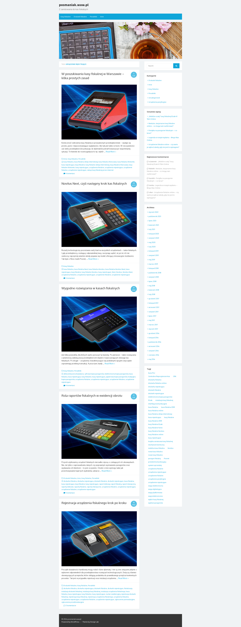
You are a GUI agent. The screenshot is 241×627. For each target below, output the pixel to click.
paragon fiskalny (154, 458)
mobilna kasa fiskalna (156, 448)
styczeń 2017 (153, 329)
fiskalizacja (128, 588)
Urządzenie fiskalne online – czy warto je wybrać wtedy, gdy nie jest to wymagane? (163, 195)
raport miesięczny (128, 484)
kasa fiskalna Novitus (97, 269)
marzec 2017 (153, 325)
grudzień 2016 (154, 333)
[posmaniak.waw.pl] (120, 40)
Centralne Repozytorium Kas (159, 376)
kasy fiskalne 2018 (155, 421)
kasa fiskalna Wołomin (126, 162)
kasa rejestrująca (68, 165)
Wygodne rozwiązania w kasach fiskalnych (91, 288)
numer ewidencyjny (113, 594)
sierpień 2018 (154, 277)
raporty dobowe (68, 487)
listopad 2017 (153, 303)
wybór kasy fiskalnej (155, 499)
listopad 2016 (154, 338)
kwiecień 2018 (154, 290)
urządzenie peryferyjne (157, 479)
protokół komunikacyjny (157, 462)
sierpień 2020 (154, 238)
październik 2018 (155, 273)
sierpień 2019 (154, 255)
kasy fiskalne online (155, 434)
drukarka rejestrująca (85, 481)
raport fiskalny (116, 484)
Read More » (111, 152)
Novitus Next (127, 272)
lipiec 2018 (152, 281)
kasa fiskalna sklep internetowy (86, 162)
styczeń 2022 (153, 212)
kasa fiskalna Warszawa (108, 162)
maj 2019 (152, 260)
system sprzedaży (155, 465)
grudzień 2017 (154, 299)
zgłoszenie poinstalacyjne (125, 599)
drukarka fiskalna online (157, 383)
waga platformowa (155, 493)
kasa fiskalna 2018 (168, 407)
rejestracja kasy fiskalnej (78, 597)
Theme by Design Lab (90, 622)
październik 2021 (155, 216)
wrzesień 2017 (154, 307)
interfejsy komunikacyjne (157, 404)
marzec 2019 (153, 264)
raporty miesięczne (94, 487)
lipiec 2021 (152, 221)
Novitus (119, 272)
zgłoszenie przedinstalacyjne (73, 602)
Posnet (166, 458)
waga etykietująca (155, 489)
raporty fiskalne (80, 487)
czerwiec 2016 (154, 355)
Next (113, 272)
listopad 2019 (153, 251)
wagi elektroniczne (155, 496)
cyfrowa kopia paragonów (94, 374)
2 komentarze (70, 605)
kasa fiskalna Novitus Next (115, 269)
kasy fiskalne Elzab (155, 424)
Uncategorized (154, 98)
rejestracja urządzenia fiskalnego (100, 597)
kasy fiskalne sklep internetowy (97, 165)
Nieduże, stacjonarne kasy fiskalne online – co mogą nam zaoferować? (161, 171)
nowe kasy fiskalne (155, 455)
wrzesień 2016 (154, 346)
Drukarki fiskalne (80, 17)
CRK (174, 376)
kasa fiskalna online (155, 411)
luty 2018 (152, 294)
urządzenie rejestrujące (77, 170)
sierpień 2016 (154, 351)
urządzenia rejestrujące (114, 167)
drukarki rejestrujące (115, 481)
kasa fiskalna (68, 162)
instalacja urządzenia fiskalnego (113, 591)
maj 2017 (152, 320)
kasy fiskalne (80, 165)
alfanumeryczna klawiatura (74, 374)
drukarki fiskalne (100, 481)
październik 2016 (155, 342)
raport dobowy (104, 484)
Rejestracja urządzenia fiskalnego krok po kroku (94, 503)
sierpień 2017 (154, 312)
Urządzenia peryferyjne (157, 102)
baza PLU (151, 373)
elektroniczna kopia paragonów (116, 374)
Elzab (150, 400)
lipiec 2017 (152, 316)
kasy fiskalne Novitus (90, 272)
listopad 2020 (154, 234)
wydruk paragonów (155, 503)
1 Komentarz (70, 173)
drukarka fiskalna (70, 481)
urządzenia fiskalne (96, 167)
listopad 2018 (154, 268)
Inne (102, 17)
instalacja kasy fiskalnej (91, 591)
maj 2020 (152, 242)
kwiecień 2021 (154, 225)
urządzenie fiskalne (103, 275)
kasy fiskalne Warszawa (119, 165)
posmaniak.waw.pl (73, 5)
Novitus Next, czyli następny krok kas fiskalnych (94, 183)
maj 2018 (152, 286)
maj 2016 (152, 359)
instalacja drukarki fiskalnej (72, 591)
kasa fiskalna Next (81, 269)
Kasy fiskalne (66, 17)
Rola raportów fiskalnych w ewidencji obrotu (92, 395)
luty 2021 (152, 229)
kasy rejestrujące (82, 167)
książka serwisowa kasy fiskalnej (160, 441)
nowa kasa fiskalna (155, 452)
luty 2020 (152, 247)
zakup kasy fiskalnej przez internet (100, 170)
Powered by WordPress (70, 622)
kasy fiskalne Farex (155, 428)
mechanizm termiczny (156, 445)
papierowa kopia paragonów (116, 377)
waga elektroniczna (155, 486)
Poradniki (93, 17)
